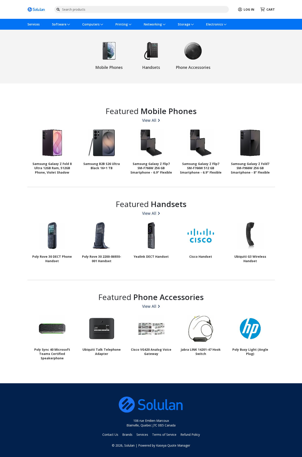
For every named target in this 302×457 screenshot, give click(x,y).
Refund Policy (190, 434)
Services (33, 24)
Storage (184, 24)
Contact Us (110, 434)
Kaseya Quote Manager (173, 445)
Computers (91, 24)
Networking (153, 24)
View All (149, 120)
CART (270, 9)
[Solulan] (36, 9)
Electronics (215, 24)
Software (59, 24)
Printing (122, 24)
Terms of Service (164, 434)
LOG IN (249, 9)
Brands (127, 434)
